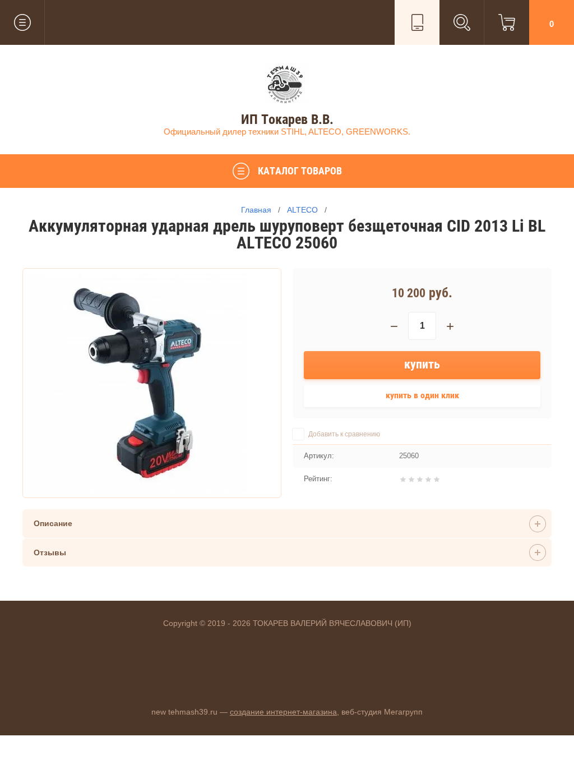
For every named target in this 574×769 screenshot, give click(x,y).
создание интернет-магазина (283, 711)
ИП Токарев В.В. (287, 119)
